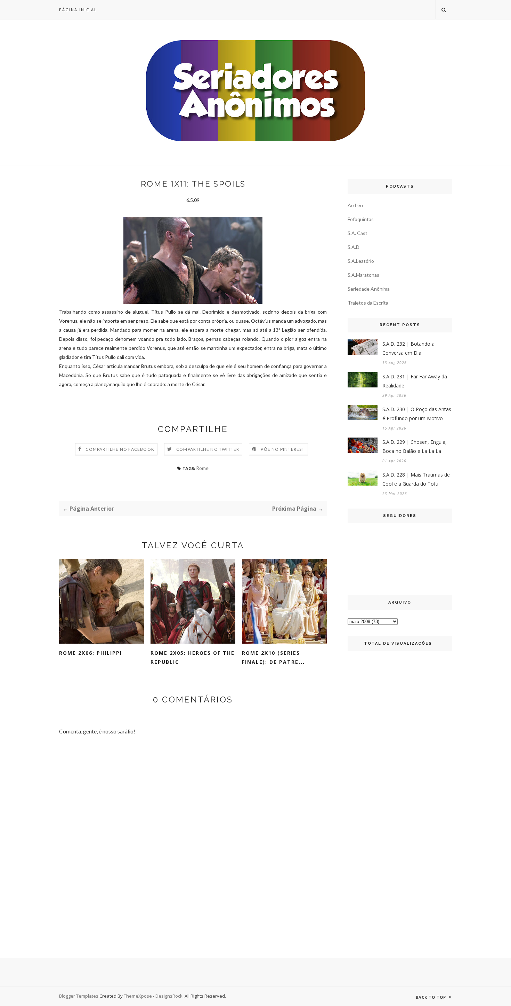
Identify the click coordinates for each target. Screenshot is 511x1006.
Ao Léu (355, 205)
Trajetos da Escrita (368, 303)
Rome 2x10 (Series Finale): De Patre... (273, 657)
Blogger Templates (78, 996)
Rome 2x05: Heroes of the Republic (193, 657)
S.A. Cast (357, 233)
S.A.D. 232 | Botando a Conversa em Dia (408, 348)
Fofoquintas (361, 219)
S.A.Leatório (361, 261)
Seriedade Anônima (369, 289)
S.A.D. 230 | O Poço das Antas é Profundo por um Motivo (416, 414)
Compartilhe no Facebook (120, 449)
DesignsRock (168, 996)
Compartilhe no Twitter (207, 449)
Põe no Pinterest (283, 449)
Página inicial (78, 9)
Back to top (431, 997)
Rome (202, 468)
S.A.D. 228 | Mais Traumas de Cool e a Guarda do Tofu (416, 479)
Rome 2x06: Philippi (90, 653)
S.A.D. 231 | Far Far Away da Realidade (414, 381)
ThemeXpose (138, 996)
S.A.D (353, 247)
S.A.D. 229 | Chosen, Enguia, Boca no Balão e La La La (414, 446)
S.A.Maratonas (363, 275)
